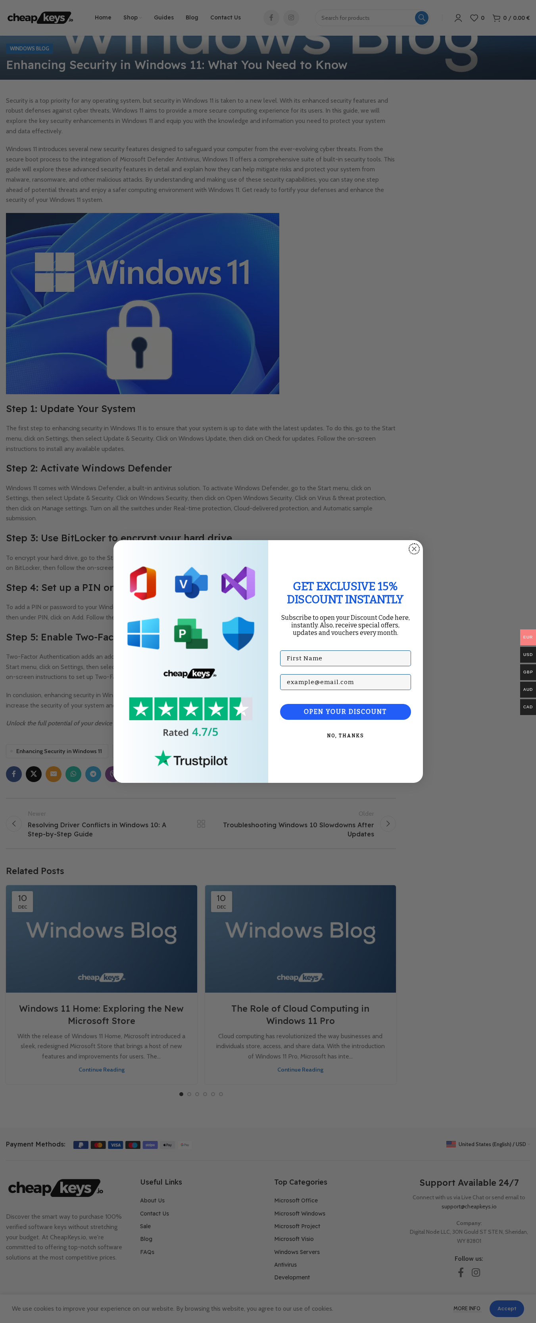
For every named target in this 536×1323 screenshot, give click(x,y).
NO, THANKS (345, 735)
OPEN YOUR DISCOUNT (345, 711)
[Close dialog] (414, 549)
